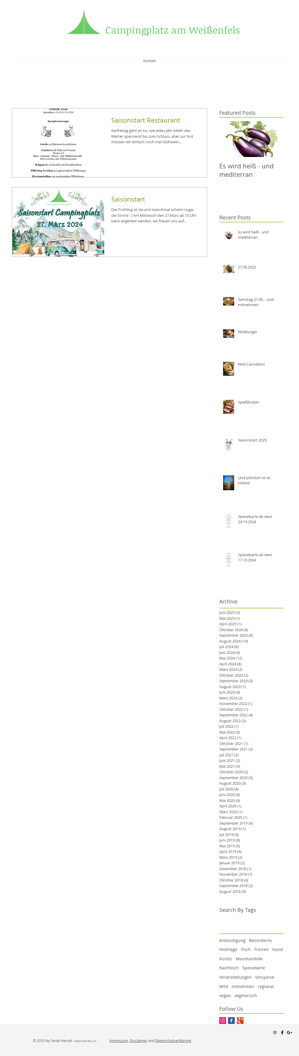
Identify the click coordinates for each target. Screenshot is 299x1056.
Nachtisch (229, 968)
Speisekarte (253, 968)
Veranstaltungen (235, 977)
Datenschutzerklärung (173, 1040)
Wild (223, 986)
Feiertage (228, 949)
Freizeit (261, 949)
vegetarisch (245, 995)
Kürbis (225, 958)
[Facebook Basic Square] (231, 1020)
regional (266, 986)
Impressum (118, 1040)
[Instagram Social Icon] (222, 1020)
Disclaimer (138, 1040)
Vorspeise (264, 977)
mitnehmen (243, 986)
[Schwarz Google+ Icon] (289, 1032)
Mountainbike (249, 958)
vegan (225, 995)
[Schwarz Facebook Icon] (282, 1032)
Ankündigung (232, 940)
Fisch (246, 949)
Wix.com (91, 1041)
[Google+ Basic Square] (240, 1020)
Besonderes (260, 940)
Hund (277, 949)
